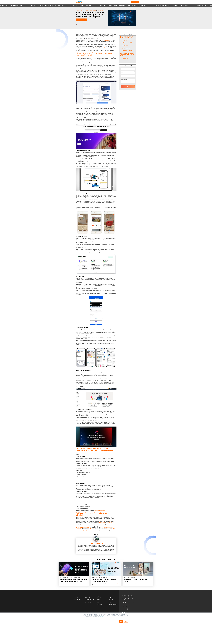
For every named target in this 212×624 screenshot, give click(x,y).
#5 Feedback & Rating (125, 45)
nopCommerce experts (105, 527)
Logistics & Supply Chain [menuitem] (113, 604)
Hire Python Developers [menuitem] (77, 597)
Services (114, 1)
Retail (94, 10)
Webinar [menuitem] (98, 599)
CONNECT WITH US (81, 20)
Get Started (25, 5)
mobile (96, 47)
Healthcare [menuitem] (110, 597)
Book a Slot (52, 5)
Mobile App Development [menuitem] (89, 597)
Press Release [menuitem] (99, 604)
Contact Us (135, 2)
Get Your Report (107, 5)
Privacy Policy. (101, 616)
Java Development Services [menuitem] (89, 599)
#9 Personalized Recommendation (128, 51)
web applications (103, 47)
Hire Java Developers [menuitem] (77, 601)
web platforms (102, 522)
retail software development (107, 40)
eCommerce (100, 10)
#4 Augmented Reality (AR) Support (128, 43)
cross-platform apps (111, 522)
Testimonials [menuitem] (99, 602)
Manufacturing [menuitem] (111, 599)
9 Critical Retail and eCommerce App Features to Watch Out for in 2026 (126, 37)
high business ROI (82, 519)
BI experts (92, 528)
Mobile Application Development (84, 10)
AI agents (113, 64)
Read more (85, 584)
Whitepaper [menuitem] (99, 601)
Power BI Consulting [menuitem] (88, 602)
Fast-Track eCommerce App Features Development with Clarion (126, 60)
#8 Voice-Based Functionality (127, 50)
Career (127, 1)
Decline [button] (126, 621)
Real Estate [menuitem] (110, 602)
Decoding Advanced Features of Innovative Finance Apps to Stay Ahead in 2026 (73, 580)
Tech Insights (121, 1)
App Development (131, 577)
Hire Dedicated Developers (105, 1)
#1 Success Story (125, 56)
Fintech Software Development (77, 577)
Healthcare (105, 577)
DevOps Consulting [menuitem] (88, 601)
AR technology (107, 204)
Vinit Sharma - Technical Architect (84, 24)
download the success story (98, 481)
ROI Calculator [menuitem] (99, 606)
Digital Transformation (64, 577)
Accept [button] (121, 621)
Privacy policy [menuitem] (76, 610)
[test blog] (74, 569)
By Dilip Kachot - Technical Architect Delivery (69, 584)
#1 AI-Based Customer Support (127, 39)
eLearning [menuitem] (110, 606)
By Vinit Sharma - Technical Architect (100, 584)
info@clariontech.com (127, 606)
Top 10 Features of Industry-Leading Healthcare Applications (104, 580)
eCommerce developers (84, 527)
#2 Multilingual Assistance (126, 40)
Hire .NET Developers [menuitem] (77, 599)
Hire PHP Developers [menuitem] (77, 602)
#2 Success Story (125, 58)
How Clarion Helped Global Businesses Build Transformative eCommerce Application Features (127, 54)
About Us (96, 1)
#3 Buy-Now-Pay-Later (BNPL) (127, 42)
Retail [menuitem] (110, 601)
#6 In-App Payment (125, 47)
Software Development (97, 577)
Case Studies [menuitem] (99, 597)
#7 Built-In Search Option (126, 48)
